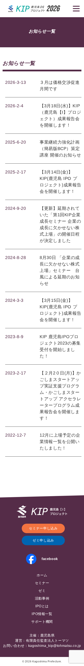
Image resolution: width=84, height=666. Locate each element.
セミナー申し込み (43, 528)
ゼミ (41, 590)
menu (76, 8)
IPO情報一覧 (42, 614)
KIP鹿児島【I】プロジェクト (34, 8)
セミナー (42, 583)
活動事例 (42, 598)
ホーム (42, 575)
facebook (50, 559)
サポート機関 (42, 621)
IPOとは (42, 606)
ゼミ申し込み (43, 540)
